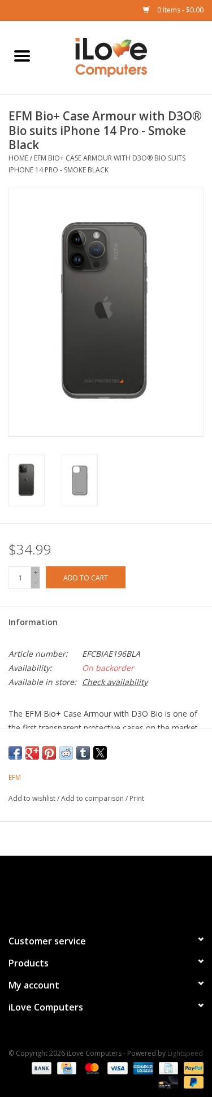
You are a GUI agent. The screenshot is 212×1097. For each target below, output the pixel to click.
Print (136, 798)
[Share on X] (100, 753)
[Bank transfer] (40, 1067)
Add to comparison (93, 798)
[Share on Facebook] (15, 753)
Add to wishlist (32, 798)
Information (33, 622)
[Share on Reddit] (66, 753)
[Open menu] (22, 55)
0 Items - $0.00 (179, 10)
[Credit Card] (65, 1067)
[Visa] (116, 1067)
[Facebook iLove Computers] (86, 890)
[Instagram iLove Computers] (127, 890)
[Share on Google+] (32, 753)
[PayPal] (192, 1067)
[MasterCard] (90, 1067)
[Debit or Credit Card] (167, 1081)
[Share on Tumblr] (83, 753)
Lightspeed (185, 1053)
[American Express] (142, 1067)
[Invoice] (167, 1067)
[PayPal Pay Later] (192, 1081)
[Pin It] (49, 753)
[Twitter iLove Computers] (106, 890)
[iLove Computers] (128, 56)
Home (18, 158)
